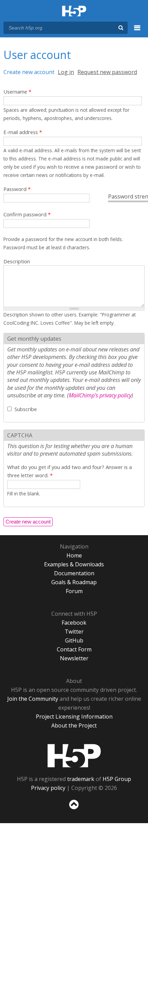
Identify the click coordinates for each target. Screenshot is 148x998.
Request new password (107, 72)
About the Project (74, 725)
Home (74, 555)
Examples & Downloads (74, 564)
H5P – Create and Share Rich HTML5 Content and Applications (74, 11)
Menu (137, 31)
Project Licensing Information (74, 716)
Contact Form (74, 649)
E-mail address (22, 132)
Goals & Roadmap (74, 582)
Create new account (28, 72)
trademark (80, 779)
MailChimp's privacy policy (100, 395)
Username (17, 91)
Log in (66, 72)
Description (16, 261)
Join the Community (32, 698)
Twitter (74, 631)
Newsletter (74, 658)
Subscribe (25, 409)
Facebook (74, 622)
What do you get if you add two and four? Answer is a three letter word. (69, 471)
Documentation (74, 573)
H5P (74, 756)
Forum (74, 591)
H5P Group (117, 779)
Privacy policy (48, 788)
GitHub (74, 640)
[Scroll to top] (74, 809)
